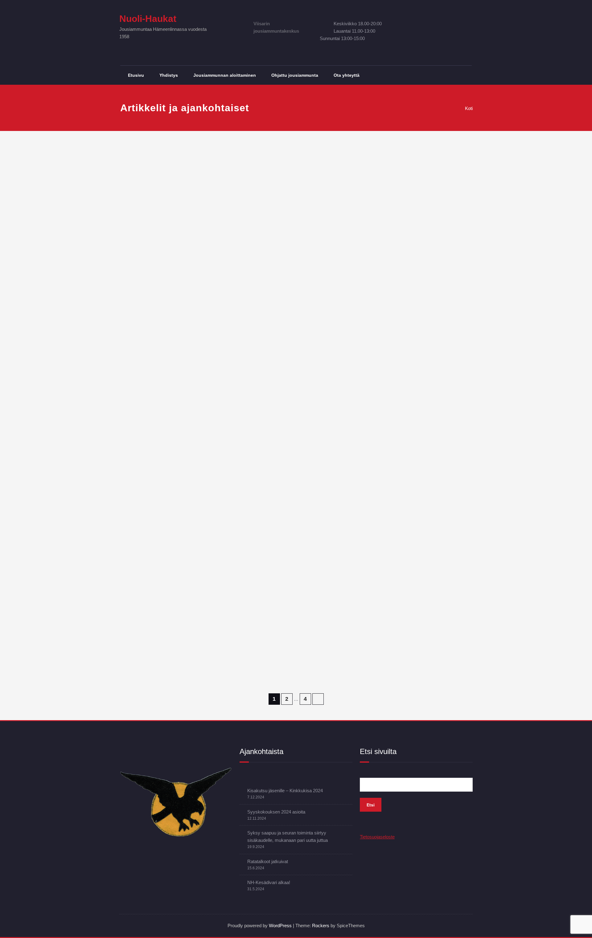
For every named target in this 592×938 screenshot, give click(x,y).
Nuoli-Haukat (147, 19)
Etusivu (136, 75)
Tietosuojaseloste (377, 836)
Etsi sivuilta (378, 751)
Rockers (320, 925)
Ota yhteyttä (347, 75)
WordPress (280, 925)
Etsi (371, 804)
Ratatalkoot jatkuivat (267, 861)
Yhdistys (168, 75)
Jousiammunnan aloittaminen (224, 75)
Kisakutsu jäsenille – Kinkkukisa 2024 (285, 790)
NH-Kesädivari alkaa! (268, 882)
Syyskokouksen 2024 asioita (276, 811)
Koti (469, 108)
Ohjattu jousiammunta (294, 75)
